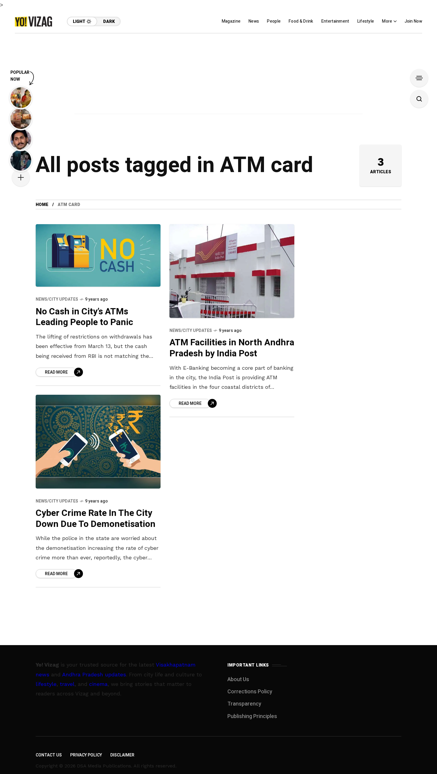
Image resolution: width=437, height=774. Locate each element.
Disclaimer (122, 755)
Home (42, 205)
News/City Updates (57, 299)
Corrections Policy (249, 692)
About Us (238, 679)
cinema (98, 684)
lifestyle (46, 684)
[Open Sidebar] (419, 78)
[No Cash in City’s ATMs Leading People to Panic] (98, 255)
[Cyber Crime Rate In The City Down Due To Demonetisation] (98, 442)
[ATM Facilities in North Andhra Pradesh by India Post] (231, 271)
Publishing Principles (252, 716)
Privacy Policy (86, 755)
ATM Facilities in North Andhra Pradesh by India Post (231, 348)
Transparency (244, 704)
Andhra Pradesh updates (94, 674)
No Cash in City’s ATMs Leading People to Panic (84, 317)
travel (67, 684)
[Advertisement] (218, 75)
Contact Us (49, 755)
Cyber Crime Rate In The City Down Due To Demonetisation (95, 519)
